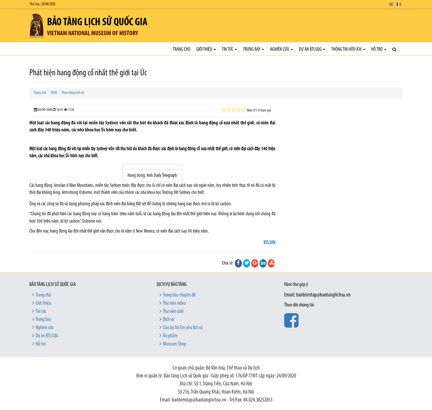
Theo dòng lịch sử (73, 93)
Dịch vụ (168, 319)
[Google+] (254, 263)
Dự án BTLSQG (310, 49)
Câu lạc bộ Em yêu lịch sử (182, 328)
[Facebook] (238, 263)
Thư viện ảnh (173, 311)
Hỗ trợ (377, 49)
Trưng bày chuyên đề (179, 295)
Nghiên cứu (280, 49)
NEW (54, 93)
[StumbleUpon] (271, 263)
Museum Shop (174, 344)
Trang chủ (181, 49)
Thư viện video (174, 303)
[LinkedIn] (263, 263)
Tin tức (228, 49)
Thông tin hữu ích (346, 49)
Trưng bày (252, 49)
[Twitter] (246, 263)
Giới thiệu (204, 49)
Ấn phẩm (170, 336)
